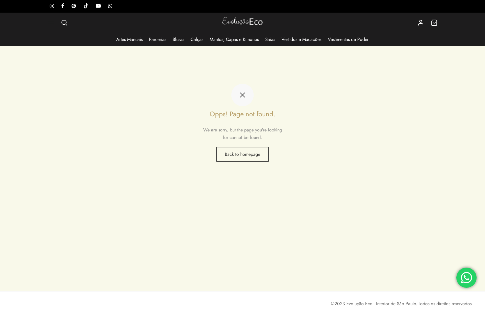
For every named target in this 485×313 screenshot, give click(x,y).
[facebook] (63, 6)
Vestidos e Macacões (301, 39)
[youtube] (98, 6)
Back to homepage (242, 154)
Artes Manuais (129, 39)
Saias (270, 39)
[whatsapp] (110, 6)
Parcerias (157, 39)
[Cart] (434, 22)
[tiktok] (86, 6)
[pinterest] (73, 6)
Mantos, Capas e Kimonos (234, 39)
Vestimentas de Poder (348, 39)
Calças (197, 39)
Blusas (178, 39)
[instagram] (51, 6)
